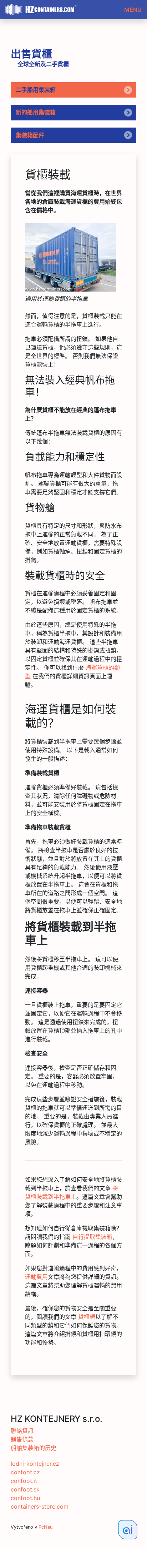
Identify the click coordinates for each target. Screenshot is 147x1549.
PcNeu (45, 1527)
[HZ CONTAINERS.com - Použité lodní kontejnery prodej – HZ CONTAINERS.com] (70, 257)
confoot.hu (25, 1497)
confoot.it (24, 1480)
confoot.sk (25, 1489)
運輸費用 (36, 1276)
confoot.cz (25, 1472)
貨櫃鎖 (86, 1316)
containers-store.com (40, 1506)
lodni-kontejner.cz (35, 1463)
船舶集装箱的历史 (33, 1447)
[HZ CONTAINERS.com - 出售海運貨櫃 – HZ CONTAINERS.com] (42, 7)
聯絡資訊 (22, 1430)
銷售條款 (22, 1439)
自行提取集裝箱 (92, 1236)
